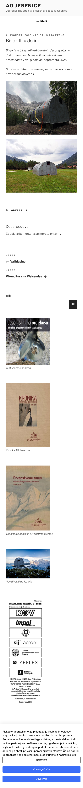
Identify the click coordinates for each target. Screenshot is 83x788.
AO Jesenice (23, 6)
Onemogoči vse (41, 769)
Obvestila (19, 210)
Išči (8, 296)
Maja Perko (55, 35)
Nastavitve (41, 760)
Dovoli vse (41, 779)
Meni (43, 21)
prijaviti (55, 233)
